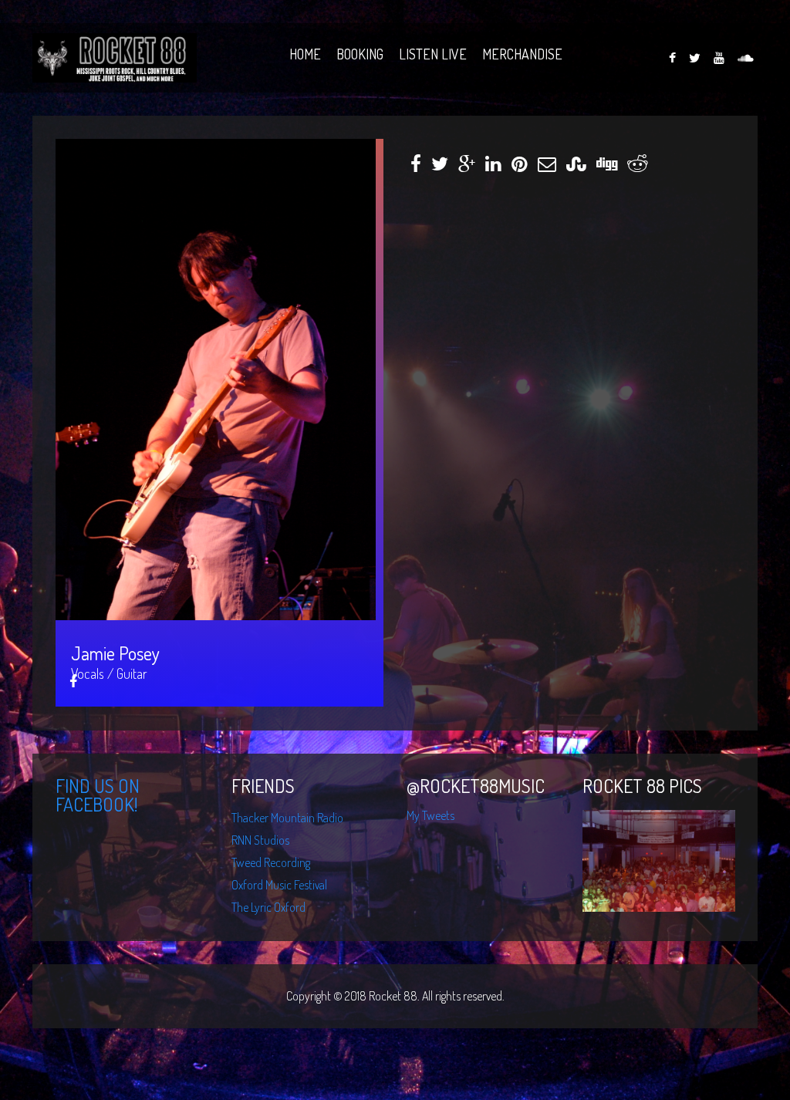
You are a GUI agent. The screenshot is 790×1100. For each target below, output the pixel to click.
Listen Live (433, 50)
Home (305, 50)
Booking (359, 50)
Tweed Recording (270, 862)
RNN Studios (260, 840)
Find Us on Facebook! (98, 795)
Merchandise (522, 50)
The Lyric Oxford (268, 907)
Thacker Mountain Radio (287, 817)
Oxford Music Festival (279, 884)
